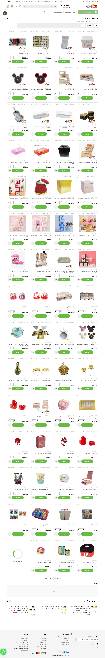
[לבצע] (75, 639)
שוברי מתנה (33, 1)
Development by (56, 655)
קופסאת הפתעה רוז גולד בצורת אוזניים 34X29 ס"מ (19, 90)
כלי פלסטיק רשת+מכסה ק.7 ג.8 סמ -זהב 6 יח (64, 381)
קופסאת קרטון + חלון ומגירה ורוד (90, 489)
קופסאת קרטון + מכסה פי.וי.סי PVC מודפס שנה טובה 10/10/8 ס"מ (64, 272)
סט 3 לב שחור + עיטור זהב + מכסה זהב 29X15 (88, 126)
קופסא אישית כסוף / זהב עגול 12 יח (43, 53)
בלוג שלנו (41, 12)
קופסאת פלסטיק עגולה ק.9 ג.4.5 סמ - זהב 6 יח (87, 381)
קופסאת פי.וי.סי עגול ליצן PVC (21, 489)
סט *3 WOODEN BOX (69, 89)
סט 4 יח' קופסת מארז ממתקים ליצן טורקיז (41, 489)
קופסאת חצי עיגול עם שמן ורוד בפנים (19, 308)
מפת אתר (43, 648)
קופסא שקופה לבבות (69, 53)
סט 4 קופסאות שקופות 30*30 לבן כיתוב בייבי (41, 235)
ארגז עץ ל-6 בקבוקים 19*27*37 (44, 417)
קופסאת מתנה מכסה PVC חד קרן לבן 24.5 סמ (64, 345)
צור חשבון (66, 638)
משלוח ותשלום (47, 1)
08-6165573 (66, 5)
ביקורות (44, 640)
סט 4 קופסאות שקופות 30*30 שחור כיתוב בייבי (88, 272)
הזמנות (67, 640)
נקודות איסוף (40, 1)
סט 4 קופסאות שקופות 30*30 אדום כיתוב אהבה (19, 199)
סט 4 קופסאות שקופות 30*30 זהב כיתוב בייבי (88, 236)
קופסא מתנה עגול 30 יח (22, 53)
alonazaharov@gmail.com (21, 648)
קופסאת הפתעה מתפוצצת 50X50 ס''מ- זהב (64, 198)
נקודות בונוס (55, 1)
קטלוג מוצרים (89, 12)
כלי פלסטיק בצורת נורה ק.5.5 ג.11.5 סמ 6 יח (18, 380)
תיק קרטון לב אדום (70, 453)
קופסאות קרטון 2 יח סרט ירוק (67, 562)
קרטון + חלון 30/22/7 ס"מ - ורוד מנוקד (19, 162)
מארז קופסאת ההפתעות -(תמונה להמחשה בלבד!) (41, 345)
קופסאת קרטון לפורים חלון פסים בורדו (42, 453)
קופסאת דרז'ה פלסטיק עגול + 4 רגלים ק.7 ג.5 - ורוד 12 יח (65, 417)
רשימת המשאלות (65, 642)
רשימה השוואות (65, 644)
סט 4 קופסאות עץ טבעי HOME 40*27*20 (88, 162)
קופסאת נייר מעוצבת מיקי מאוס (90, 562)
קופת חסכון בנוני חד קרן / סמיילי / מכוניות (18, 526)
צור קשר (23, 1)
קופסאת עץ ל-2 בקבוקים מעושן (44, 271)
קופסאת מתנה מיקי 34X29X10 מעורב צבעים (87, 344)
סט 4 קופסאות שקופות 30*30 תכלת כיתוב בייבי (64, 236)
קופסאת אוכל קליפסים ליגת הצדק (43, 526)
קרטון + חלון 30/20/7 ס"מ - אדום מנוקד (42, 162)
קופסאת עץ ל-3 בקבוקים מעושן (67, 308)
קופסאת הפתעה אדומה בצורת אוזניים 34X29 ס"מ (41, 90)
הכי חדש (50, 12)
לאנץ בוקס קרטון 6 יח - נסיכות (44, 562)
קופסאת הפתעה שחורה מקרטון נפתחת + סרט (65, 163)
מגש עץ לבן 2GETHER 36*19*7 (90, 89)
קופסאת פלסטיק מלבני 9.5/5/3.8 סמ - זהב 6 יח (41, 381)
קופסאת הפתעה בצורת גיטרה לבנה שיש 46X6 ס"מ (19, 126)
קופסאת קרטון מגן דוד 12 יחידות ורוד (89, 53)
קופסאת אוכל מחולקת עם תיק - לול (20, 271)
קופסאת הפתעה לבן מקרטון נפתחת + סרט (64, 526)
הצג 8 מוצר (17, 561)
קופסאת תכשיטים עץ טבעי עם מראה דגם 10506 (88, 308)
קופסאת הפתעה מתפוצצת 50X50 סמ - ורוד (87, 198)
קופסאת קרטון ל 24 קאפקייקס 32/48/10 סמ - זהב (87, 417)
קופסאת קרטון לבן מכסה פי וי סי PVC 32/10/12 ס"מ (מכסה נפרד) (66, 126)
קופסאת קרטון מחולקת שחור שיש (89, 526)
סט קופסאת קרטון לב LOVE (91, 453)
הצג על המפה (24, 650)
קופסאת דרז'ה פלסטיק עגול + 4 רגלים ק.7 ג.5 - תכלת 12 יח (18, 345)
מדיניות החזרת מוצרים (40, 646)
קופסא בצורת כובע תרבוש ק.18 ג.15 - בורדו (41, 198)
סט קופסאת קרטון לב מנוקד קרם (20, 417)
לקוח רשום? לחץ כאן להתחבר (62, 637)
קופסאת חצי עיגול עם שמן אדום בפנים (42, 308)
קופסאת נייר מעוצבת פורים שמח (67, 489)
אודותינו (28, 1)
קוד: (96, 31)
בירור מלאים (61, 1)
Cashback (43, 642)
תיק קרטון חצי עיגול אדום (22, 453)
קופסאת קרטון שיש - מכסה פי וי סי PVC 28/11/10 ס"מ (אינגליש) (42, 126)
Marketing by (59, 652)
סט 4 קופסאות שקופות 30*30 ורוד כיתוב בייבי (19, 236)
